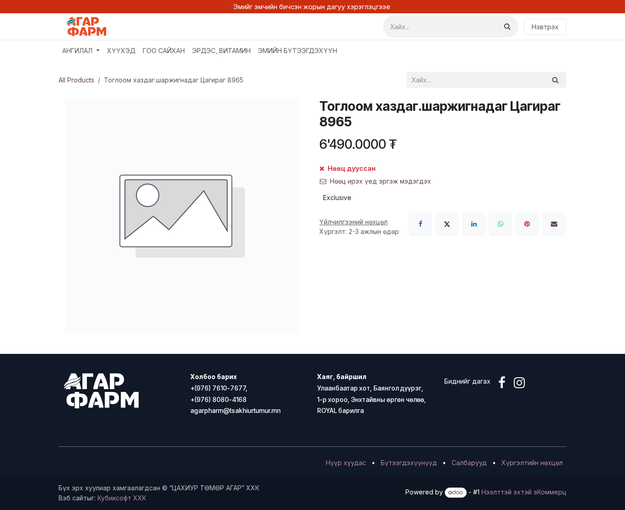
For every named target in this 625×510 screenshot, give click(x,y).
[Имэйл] (554, 224)
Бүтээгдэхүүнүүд (409, 463)
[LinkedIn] (474, 224)
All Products (76, 80)
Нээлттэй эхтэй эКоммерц (523, 492)
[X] (447, 224)
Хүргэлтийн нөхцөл (532, 463)
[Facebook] (420, 224)
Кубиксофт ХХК (121, 498)
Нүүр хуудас (346, 463)
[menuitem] (81, 50)
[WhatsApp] (501, 224)
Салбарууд (469, 463)
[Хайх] (507, 27)
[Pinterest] (527, 224)
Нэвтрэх (545, 27)
